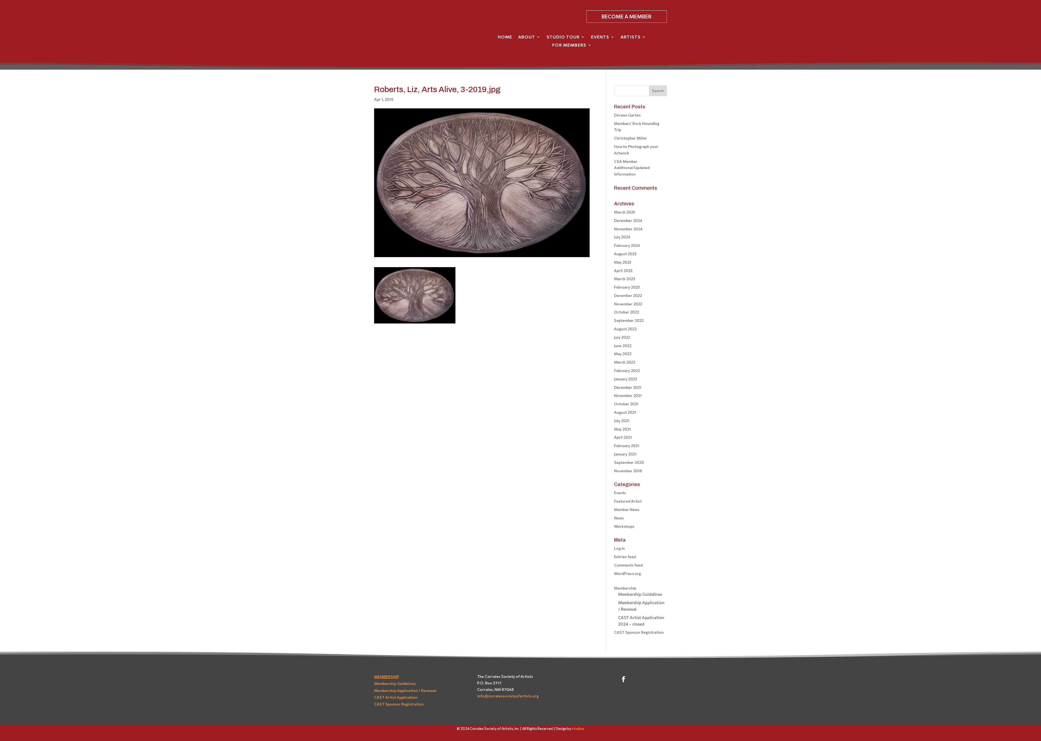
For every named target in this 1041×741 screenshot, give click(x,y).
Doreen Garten (627, 115)
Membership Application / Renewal (405, 690)
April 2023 (623, 270)
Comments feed (628, 565)
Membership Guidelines (640, 594)
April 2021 (623, 437)
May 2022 (622, 353)
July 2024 (622, 237)
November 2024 (628, 228)
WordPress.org (627, 573)
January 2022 (625, 379)
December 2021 (627, 387)
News (619, 518)
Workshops (624, 526)
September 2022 (629, 320)
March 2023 (624, 278)
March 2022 (624, 362)
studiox (578, 728)
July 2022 (622, 337)
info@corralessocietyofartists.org (508, 696)
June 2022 (622, 345)
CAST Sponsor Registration (639, 632)
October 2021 (626, 404)
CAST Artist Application (395, 697)
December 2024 (628, 220)
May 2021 (622, 429)
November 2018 (628, 470)
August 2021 (625, 412)
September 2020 (629, 462)
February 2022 (627, 370)
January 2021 (625, 454)
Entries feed (625, 556)
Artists (631, 37)
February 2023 (627, 287)
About (526, 37)
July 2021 (621, 420)
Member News (627, 509)
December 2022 (628, 295)
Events (600, 37)
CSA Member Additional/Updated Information (632, 168)
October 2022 (626, 312)
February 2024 (627, 245)
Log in (619, 548)
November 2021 (628, 395)
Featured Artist (628, 501)
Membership (625, 588)
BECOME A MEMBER (627, 16)
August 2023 (625, 253)
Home (505, 37)
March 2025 (624, 212)
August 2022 (625, 328)
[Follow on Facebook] (623, 679)
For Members (569, 45)
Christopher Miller (630, 138)
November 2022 (628, 304)
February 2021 (626, 445)
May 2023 (622, 262)
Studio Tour (563, 37)
